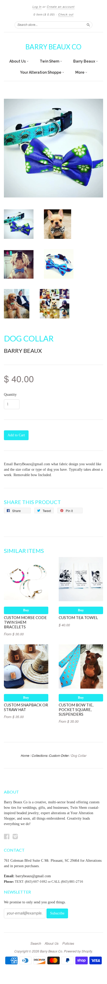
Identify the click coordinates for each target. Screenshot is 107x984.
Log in (37, 7)
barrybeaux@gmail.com (33, 876)
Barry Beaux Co (53, 47)
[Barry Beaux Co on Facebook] (7, 836)
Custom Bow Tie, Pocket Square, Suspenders (76, 709)
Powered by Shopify (78, 951)
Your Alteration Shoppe (41, 72)
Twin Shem (50, 61)
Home (25, 755)
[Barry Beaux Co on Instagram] (15, 836)
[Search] (88, 24)
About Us (17, 61)
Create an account (61, 7)
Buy (26, 610)
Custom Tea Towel (78, 617)
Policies (68, 943)
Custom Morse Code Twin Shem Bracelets (25, 622)
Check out (65, 14)
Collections (40, 755)
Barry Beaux (84, 61)
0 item (44, 14)
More (80, 72)
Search (35, 943)
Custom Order (59, 755)
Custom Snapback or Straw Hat (26, 707)
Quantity (10, 394)
